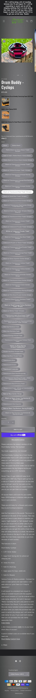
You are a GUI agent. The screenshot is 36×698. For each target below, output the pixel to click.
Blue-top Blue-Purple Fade (13, 356)
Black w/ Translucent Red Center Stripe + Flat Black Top (17, 206)
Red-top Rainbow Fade (12, 327)
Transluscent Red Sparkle (13, 404)
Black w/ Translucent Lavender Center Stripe (18, 276)
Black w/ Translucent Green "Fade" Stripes (18, 222)
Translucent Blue (10, 360)
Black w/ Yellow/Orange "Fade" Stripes (17, 170)
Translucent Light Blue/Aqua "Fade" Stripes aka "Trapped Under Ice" (19, 316)
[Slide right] (22, 75)
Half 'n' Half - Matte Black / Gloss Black (18, 156)
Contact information (25, 690)
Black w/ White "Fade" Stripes (14, 311)
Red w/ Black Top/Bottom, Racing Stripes (17, 408)
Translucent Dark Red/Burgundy (15, 374)
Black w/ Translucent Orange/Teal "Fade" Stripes (18, 254)
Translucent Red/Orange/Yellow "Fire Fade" (18, 341)
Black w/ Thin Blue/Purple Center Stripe (18, 295)
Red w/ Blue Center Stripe (12, 394)
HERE (20, 627)
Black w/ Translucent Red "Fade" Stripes (17, 192)
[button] (4, 21)
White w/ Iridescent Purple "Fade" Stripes (18, 231)
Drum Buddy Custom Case (10, 639)
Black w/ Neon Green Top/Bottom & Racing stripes (17, 398)
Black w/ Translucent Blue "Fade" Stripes (18, 217)
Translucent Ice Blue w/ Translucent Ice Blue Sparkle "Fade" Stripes (19, 322)
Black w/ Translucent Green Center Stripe (18, 286)
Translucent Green (10, 365)
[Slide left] (14, 75)
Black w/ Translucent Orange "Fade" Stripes (17, 166)
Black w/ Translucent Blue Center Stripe (18, 280)
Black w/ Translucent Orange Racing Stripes (17, 176)
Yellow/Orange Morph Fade (13, 336)
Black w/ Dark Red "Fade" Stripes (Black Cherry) (18, 212)
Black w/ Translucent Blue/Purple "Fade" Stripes (18, 248)
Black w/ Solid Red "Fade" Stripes (16, 196)
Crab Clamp (5, 623)
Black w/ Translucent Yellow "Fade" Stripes (18, 264)
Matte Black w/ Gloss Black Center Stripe (18, 160)
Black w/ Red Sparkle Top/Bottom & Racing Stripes (17, 414)
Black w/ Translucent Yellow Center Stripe (17, 270)
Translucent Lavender (10, 369)
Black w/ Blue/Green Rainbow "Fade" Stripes (18, 301)
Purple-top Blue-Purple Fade (14, 352)
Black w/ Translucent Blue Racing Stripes (18, 291)
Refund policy (19, 693)
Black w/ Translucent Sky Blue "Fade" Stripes (18, 238)
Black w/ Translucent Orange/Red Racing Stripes (18, 182)
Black (6, 146)
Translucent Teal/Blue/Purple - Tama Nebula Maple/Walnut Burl (19, 379)
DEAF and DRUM (17, 688)
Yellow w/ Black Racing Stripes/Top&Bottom (18, 346)
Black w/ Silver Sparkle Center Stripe (17, 259)
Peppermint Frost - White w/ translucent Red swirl (18, 389)
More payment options (18, 439)
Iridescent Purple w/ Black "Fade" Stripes (18, 243)
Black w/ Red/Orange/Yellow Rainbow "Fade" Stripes (18, 305)
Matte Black (17, 146)
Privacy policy (15, 690)
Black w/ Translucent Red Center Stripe (18, 201)
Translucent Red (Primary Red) (15, 384)
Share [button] (5, 645)
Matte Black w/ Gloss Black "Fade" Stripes (18, 151)
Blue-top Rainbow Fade (12, 331)
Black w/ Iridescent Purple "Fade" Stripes (18, 227)
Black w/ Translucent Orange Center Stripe (17, 187)
